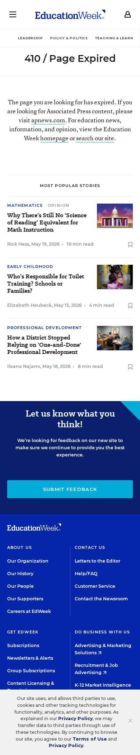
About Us (19, 547)
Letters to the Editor (97, 561)
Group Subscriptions (31, 670)
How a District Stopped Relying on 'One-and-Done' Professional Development (44, 345)
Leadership (30, 38)
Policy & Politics (69, 38)
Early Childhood (30, 266)
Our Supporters (25, 598)
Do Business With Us (102, 632)
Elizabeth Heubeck (29, 305)
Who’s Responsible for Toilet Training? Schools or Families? (45, 284)
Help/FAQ (86, 573)
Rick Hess (18, 244)
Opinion (58, 205)
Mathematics (25, 205)
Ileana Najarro (23, 366)
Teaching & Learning (117, 38)
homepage (54, 138)
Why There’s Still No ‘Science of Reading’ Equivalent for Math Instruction (47, 222)
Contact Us (90, 547)
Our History (20, 573)
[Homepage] (70, 14)
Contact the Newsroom (101, 598)
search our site (95, 138)
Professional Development (44, 327)
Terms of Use (90, 739)
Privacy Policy (75, 718)
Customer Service (95, 586)
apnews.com (48, 120)
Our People (20, 586)
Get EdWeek (22, 632)
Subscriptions (23, 645)
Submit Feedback (70, 489)
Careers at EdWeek (29, 611)
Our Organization (27, 561)
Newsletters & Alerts (30, 658)
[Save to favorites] (130, 245)
